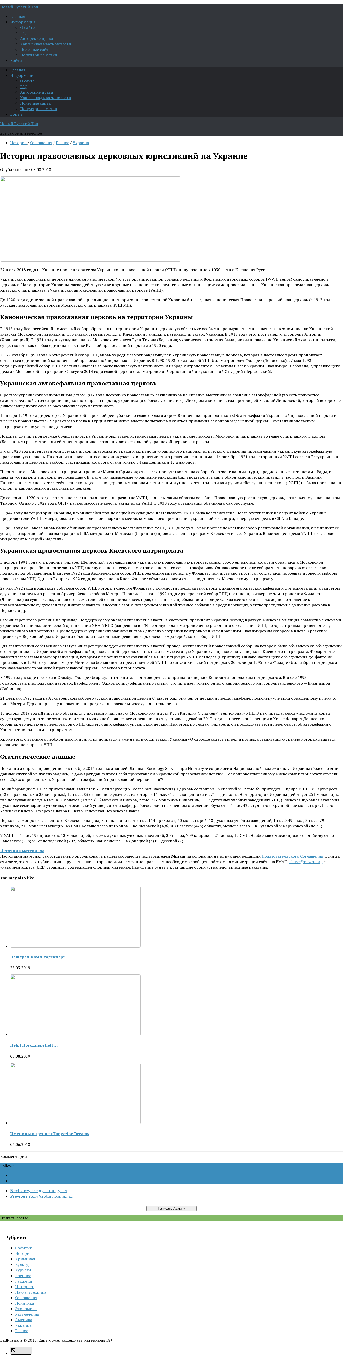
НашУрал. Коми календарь (38, 957)
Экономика (26, 1308)
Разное (62, 142)
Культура (24, 1264)
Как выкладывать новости (45, 44)
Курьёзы (23, 1270)
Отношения (41, 142)
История (18, 142)
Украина (81, 142)
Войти (16, 60)
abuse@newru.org (306, 861)
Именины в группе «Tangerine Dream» (49, 1133)
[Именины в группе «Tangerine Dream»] (75, 1123)
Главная (17, 16)
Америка (23, 1319)
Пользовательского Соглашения (292, 856)
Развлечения (27, 1314)
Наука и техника (30, 1292)
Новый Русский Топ (19, 7)
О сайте (27, 27)
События (23, 1248)
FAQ (24, 33)
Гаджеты (23, 1281)
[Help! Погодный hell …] (75, 1034)
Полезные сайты (35, 49)
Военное (23, 1275)
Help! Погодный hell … (34, 1045)
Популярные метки (38, 55)
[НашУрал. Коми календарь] (75, 946)
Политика (24, 1303)
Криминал (25, 1259)
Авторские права (36, 38)
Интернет (24, 1286)
